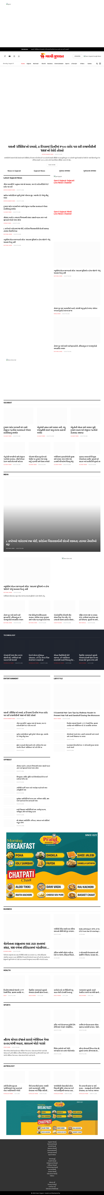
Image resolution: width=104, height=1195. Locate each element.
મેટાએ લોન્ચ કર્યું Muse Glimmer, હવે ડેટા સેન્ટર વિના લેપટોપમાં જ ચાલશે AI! (39, 657)
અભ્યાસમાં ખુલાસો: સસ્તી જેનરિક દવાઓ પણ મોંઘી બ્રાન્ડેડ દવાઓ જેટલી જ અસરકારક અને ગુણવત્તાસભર (89, 991)
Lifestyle (74, 64)
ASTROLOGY (9, 1066)
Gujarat (29, 64)
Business (50, 64)
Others (82, 64)
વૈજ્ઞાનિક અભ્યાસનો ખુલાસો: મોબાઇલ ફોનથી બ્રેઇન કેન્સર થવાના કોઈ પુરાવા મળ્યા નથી (88, 657)
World (44, 64)
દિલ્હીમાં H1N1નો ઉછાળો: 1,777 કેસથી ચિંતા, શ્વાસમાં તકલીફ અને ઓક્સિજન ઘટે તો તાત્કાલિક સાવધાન (82, 724)
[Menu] (100, 63)
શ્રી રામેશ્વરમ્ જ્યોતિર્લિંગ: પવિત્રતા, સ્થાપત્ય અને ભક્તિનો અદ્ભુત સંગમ (33, 821)
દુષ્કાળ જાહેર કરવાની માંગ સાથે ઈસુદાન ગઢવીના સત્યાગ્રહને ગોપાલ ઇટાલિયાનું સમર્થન (25, 207)
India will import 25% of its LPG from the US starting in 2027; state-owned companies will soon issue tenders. (89, 930)
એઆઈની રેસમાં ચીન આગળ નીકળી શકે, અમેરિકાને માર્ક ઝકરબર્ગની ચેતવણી (13, 657)
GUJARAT (8, 402)
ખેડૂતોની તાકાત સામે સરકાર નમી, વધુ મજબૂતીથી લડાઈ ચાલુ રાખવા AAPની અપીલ (51, 430)
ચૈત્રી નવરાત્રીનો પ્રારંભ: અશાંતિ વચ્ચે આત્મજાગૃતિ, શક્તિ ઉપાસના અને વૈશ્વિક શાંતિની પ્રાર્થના (38, 1088)
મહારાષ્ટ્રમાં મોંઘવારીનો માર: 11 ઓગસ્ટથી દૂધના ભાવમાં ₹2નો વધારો (83, 746)
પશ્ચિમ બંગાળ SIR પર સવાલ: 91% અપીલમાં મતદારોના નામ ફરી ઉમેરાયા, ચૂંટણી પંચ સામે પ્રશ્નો (88, 617)
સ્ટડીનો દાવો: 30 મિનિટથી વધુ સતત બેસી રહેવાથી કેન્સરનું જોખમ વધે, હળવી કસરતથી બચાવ (63, 991)
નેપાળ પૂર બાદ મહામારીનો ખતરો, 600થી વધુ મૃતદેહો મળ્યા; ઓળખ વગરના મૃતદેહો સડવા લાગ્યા (75, 309)
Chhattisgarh (58, 623)
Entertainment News (47, 154)
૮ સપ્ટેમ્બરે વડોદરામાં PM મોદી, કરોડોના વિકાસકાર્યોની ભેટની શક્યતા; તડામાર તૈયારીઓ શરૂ (26, 229)
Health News (82, 663)
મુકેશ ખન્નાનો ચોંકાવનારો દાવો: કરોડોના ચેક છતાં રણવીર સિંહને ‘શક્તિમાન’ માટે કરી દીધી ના (31, 746)
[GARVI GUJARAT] (52, 56)
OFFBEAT (8, 759)
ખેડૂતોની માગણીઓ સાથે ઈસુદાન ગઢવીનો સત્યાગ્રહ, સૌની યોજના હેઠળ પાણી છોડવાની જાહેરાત (14, 459)
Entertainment (59, 64)
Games (90, 64)
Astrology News (8, 1093)
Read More (52, 165)
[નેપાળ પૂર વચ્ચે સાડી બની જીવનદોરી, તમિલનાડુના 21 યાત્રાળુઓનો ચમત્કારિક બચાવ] (77, 330)
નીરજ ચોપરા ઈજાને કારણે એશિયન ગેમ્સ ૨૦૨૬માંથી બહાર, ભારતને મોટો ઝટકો (26, 1041)
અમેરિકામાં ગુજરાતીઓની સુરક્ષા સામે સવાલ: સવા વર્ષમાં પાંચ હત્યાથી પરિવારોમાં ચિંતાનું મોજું (64, 459)
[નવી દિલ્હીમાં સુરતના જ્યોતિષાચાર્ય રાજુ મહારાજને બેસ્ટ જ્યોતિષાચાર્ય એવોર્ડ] (14, 1077)
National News (8, 234)
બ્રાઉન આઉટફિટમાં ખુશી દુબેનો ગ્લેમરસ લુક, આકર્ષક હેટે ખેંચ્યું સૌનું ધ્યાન (26, 196)
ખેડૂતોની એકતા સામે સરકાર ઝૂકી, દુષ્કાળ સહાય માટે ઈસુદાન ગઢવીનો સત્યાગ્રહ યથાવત (84, 430)
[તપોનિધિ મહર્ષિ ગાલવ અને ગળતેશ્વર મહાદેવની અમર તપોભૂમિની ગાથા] (9, 790)
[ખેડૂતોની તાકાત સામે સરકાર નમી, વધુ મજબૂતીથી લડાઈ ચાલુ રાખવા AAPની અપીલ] (52, 416)
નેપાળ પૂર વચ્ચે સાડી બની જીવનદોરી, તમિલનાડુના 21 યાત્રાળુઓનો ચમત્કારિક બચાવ (75, 347)
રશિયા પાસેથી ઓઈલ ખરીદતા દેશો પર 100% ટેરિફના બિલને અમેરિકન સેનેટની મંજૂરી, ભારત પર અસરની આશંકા (64, 953)
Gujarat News (7, 212)
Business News (7, 951)
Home (23, 64)
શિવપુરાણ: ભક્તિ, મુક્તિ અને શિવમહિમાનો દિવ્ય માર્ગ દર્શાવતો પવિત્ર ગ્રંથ (32, 778)
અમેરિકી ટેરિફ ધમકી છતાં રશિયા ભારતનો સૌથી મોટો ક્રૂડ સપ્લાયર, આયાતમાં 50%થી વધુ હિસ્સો (64, 930)
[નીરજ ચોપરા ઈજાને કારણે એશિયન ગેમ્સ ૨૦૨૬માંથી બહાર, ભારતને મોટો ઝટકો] (27, 1023)
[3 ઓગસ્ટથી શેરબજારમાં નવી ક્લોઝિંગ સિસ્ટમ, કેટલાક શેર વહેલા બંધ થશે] (90, 944)
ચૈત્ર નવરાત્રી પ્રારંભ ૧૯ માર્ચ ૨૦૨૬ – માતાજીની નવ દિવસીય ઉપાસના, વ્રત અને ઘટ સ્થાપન (89, 1088)
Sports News (7, 1047)
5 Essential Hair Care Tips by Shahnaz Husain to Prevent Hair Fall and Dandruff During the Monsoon (77, 714)
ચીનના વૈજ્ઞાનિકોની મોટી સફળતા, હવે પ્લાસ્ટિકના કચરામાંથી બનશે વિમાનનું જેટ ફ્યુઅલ (63, 657)
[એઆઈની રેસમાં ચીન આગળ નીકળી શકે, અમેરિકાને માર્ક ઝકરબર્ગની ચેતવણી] (14, 646)
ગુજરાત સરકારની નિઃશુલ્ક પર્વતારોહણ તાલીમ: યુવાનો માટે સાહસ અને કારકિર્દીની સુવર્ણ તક (89, 459)
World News (57, 313)
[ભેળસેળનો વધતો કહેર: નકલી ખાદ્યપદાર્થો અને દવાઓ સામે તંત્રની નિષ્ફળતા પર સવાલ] (59, 737)
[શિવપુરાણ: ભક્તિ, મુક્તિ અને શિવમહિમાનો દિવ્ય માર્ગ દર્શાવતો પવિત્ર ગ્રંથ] (9, 779)
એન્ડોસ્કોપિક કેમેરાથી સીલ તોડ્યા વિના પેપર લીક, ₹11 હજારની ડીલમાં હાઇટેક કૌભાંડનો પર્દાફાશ (64, 617)
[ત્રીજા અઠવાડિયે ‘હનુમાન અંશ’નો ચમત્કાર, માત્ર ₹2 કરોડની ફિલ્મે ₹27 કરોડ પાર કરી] (9, 726)
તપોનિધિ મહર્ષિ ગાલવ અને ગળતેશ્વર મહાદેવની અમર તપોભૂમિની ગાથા (32, 789)
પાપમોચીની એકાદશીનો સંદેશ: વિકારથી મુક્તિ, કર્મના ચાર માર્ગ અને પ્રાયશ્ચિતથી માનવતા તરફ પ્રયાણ (64, 1088)
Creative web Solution (66, 1193)
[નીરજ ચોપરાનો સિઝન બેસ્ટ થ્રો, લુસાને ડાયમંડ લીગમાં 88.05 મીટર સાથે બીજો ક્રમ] (90, 1040)
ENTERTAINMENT (11, 678)
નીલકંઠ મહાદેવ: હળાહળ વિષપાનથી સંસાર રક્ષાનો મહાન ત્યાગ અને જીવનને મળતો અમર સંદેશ (25, 218)
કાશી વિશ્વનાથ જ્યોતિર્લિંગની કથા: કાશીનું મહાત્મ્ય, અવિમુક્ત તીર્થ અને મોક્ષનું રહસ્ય (31, 810)
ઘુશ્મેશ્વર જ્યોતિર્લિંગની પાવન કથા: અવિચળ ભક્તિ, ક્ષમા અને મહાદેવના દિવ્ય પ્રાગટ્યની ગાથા (33, 800)
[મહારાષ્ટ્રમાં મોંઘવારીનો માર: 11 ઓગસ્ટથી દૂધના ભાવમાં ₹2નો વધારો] (59, 748)
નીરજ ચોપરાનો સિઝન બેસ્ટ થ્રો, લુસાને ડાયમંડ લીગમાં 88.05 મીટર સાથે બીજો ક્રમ (89, 1049)
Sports (67, 64)
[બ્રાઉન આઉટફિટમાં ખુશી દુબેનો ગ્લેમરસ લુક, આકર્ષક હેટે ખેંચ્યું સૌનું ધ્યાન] (9, 737)
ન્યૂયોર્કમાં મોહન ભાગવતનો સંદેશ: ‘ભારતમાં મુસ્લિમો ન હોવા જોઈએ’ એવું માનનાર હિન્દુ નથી (27, 240)
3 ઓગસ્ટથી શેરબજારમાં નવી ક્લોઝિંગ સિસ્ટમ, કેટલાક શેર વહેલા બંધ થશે (88, 953)
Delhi (5, 995)
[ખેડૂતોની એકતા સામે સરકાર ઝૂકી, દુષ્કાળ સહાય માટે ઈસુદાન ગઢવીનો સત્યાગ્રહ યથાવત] (85, 416)
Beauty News (57, 718)
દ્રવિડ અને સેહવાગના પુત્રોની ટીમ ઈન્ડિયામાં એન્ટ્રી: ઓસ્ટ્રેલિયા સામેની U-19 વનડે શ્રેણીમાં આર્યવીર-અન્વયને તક (64, 1025)
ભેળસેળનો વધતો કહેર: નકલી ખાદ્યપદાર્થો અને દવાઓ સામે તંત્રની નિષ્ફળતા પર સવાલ (83, 735)
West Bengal (82, 623)
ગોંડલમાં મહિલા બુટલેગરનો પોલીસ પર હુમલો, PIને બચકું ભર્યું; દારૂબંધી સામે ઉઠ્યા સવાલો (39, 459)
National (35, 64)
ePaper (77, 56)
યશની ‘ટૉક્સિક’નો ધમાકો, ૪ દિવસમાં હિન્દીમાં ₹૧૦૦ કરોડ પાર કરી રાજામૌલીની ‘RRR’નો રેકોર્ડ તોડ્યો (51, 49)
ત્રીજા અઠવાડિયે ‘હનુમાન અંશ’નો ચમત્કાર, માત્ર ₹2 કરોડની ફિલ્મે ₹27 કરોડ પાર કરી (26, 185)
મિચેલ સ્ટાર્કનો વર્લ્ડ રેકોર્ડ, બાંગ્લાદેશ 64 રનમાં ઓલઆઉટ (64, 1049)
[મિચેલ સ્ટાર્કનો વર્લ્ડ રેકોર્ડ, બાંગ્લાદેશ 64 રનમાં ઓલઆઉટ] (64, 1040)
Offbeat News (7, 223)
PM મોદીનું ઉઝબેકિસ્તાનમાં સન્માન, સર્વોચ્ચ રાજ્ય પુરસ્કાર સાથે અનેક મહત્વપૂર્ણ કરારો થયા (39, 617)
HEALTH (7, 970)
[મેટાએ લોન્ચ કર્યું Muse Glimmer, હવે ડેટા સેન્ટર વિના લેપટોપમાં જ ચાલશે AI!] (39, 646)
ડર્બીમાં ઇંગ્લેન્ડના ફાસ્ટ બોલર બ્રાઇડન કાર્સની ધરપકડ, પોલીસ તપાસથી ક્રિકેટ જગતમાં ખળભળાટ (89, 1025)
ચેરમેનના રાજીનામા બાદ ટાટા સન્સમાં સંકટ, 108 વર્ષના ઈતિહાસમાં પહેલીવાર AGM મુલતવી (25, 945)
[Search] (97, 63)
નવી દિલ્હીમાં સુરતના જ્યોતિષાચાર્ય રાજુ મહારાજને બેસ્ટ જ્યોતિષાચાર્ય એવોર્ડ (13, 1088)
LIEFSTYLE (58, 678)
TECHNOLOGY (9, 635)
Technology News (9, 663)
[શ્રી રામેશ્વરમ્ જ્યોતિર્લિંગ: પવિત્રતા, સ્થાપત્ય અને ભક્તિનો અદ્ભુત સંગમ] (9, 823)
